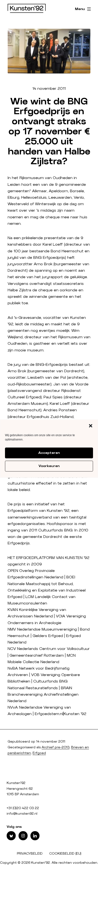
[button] (90, 425)
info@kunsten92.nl (22, 813)
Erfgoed (39, 753)
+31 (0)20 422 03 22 (23, 808)
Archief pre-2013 (55, 747)
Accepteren (49, 453)
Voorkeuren (49, 466)
